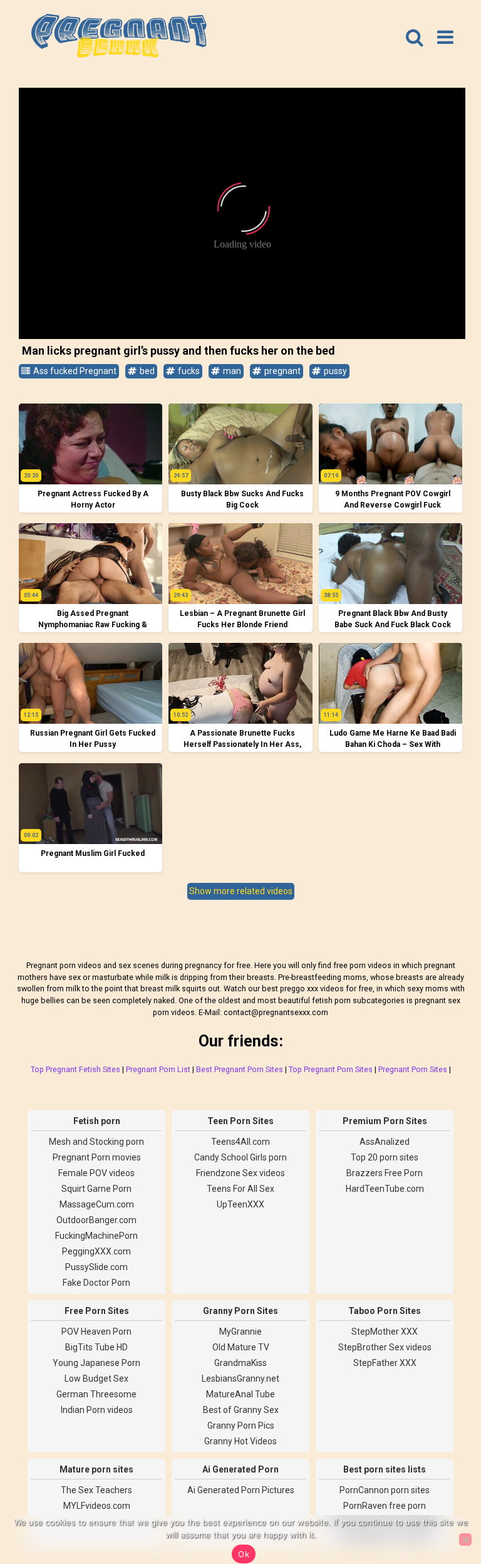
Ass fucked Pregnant (73, 371)
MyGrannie (240, 1332)
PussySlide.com (96, 1267)
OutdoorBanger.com (96, 1220)
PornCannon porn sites (384, 1490)
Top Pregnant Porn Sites (331, 1069)
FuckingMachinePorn (96, 1236)
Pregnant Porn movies (97, 1157)
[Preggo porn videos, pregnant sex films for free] (119, 37)
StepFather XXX (384, 1363)
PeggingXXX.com (96, 1251)
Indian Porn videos (97, 1410)
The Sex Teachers (96, 1490)
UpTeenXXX (240, 1204)
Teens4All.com (240, 1142)
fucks (188, 371)
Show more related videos (240, 891)
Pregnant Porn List (158, 1069)
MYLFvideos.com (96, 1506)
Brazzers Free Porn (384, 1173)
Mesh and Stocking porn (96, 1142)
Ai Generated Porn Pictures (240, 1490)
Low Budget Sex (96, 1379)
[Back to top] (443, 1507)
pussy (334, 371)
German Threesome (96, 1394)
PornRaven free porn (384, 1506)
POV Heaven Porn (96, 1332)
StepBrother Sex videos (385, 1347)
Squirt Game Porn (96, 1189)
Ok (243, 1554)
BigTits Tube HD (96, 1347)
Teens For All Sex (240, 1189)
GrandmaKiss (240, 1363)
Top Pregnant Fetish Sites (75, 1069)
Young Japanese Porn (96, 1363)
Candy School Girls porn (240, 1157)
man (231, 371)
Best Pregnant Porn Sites (239, 1069)
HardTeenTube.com (385, 1189)
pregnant (281, 371)
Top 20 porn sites (384, 1157)
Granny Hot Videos (240, 1441)
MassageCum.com (96, 1204)
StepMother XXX (384, 1332)
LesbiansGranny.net (240, 1379)
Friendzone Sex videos (240, 1173)
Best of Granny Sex (241, 1410)
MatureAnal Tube (240, 1394)
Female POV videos (96, 1173)
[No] (465, 1539)
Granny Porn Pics (240, 1426)
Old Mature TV (240, 1347)
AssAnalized (384, 1142)
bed (146, 371)
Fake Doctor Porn (96, 1283)
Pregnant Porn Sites (412, 1069)
